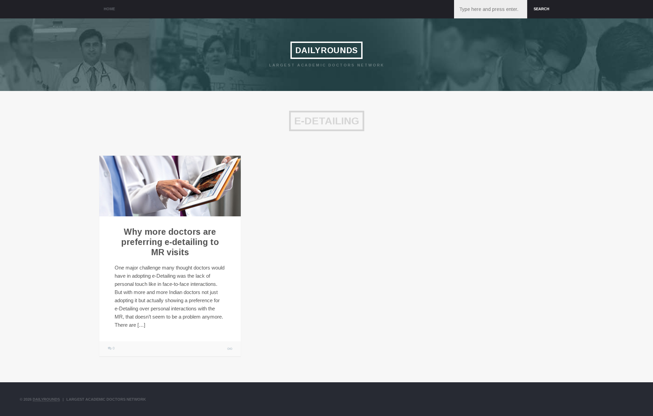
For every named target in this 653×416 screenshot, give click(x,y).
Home (109, 9)
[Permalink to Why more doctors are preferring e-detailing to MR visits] (170, 186)
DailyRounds (326, 50)
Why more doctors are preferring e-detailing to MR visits (170, 242)
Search (541, 9)
